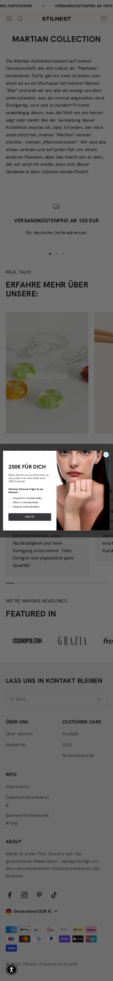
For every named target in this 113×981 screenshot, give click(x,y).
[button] (11, 969)
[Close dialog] (106, 454)
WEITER (29, 516)
